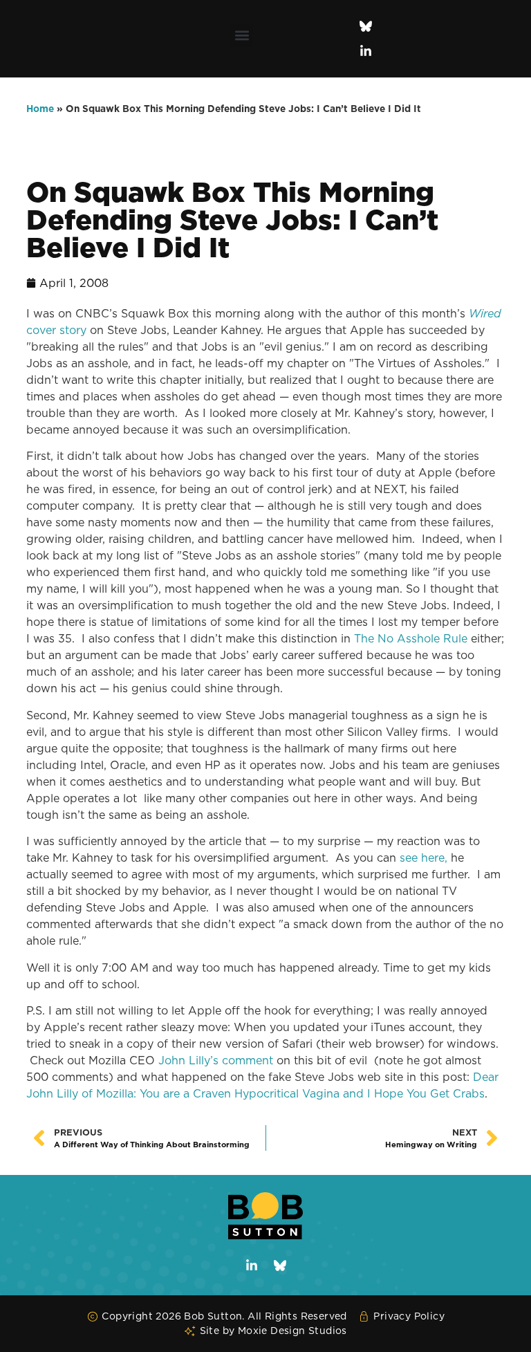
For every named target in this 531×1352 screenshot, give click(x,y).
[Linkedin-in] (365, 51)
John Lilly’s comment (215, 1060)
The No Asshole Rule (410, 638)
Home (40, 108)
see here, (423, 857)
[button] (241, 35)
